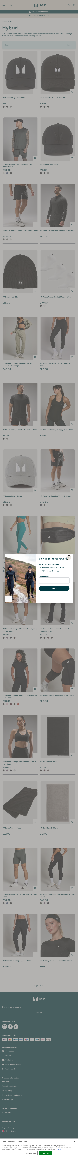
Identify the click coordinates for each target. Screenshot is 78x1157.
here (59, 1149)
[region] (39, 1147)
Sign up (54, 588)
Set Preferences (31, 1153)
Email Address (44, 576)
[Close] (75, 1142)
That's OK (45, 1153)
